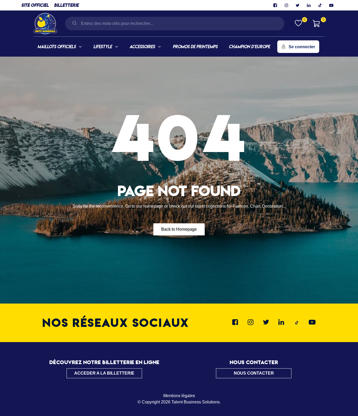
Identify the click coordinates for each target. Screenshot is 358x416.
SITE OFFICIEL (35, 5)
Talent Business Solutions (195, 402)
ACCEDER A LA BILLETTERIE (104, 373)
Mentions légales (179, 395)
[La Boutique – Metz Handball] (45, 23)
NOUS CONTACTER (254, 373)
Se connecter (302, 47)
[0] (298, 23)
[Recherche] (74, 23)
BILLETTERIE (66, 5)
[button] (179, 229)
